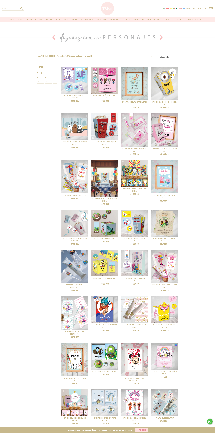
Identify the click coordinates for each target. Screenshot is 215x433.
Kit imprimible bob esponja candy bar (104, 279)
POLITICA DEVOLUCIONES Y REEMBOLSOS (190, 19)
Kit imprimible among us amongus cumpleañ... (75, 240)
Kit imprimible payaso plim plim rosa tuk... (164, 286)
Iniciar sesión (202, 8)
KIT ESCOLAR (139, 19)
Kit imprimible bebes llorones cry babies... (134, 419)
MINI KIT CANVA (102, 19)
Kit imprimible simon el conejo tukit (134, 240)
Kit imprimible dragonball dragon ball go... (105, 326)
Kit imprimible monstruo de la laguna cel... (74, 97)
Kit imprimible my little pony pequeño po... (75, 333)
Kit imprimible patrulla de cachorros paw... (75, 286)
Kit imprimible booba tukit (164, 418)
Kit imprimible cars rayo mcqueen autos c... (104, 143)
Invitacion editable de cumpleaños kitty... (164, 373)
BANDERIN (48, 19)
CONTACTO (168, 19)
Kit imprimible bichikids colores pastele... (75, 419)
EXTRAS (74, 19)
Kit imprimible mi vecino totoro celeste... (105, 419)
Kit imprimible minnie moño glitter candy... (134, 326)
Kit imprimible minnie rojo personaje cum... (134, 379)
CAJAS (66, 19)
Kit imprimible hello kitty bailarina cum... (164, 150)
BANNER (58, 19)
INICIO (12, 19)
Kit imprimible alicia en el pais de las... (75, 379)
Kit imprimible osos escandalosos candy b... (75, 143)
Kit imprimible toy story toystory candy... (104, 200)
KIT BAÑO (128, 19)
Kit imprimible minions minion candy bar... (164, 103)
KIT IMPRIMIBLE (116, 19)
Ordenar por (155, 57)
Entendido (141, 430)
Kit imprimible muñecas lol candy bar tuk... (104, 97)
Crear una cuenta (190, 8)
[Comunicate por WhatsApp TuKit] (210, 421)
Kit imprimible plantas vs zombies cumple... (164, 240)
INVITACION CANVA (86, 19)
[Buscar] (21, 8)
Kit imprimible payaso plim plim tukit (74, 195)
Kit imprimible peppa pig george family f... (164, 196)
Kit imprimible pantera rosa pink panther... (164, 326)
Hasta (47, 78)
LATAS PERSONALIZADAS (33, 19)
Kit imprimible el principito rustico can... (134, 103)
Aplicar (55, 82)
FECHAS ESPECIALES (154, 19)
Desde (38, 78)
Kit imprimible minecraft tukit (104, 238)
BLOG (20, 19)
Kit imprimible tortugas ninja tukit (104, 371)
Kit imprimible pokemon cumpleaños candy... (134, 190)
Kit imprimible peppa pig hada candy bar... (134, 150)
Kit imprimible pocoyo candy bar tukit (134, 279)
